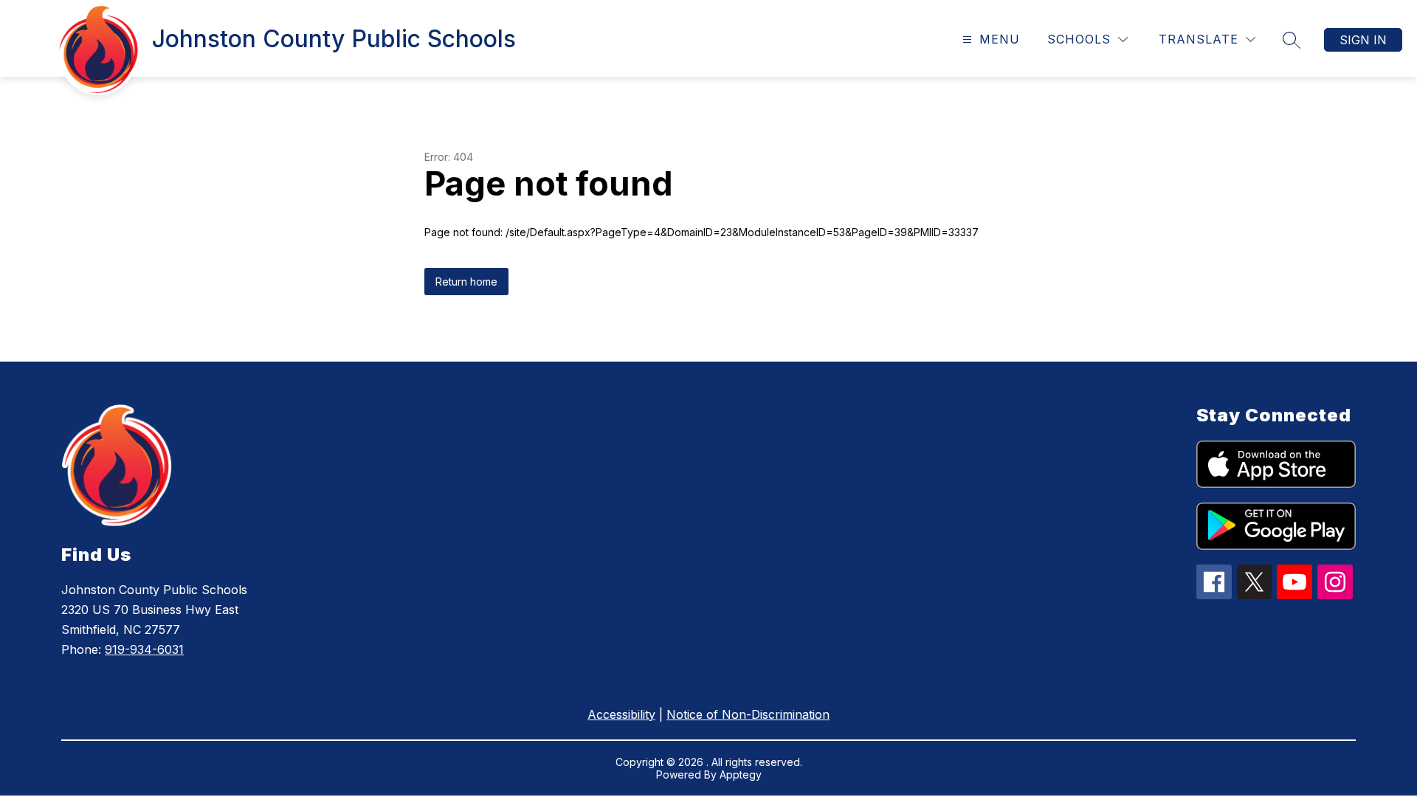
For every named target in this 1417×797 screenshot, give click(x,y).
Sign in (1363, 39)
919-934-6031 (144, 649)
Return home (466, 281)
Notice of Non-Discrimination (748, 714)
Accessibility (621, 714)
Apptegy (741, 774)
